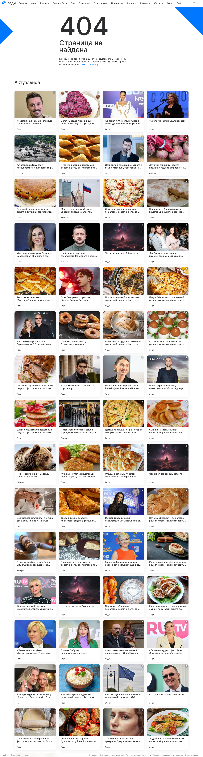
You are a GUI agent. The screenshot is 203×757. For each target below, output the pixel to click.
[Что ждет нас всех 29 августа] (123, 243)
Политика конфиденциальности (138, 755)
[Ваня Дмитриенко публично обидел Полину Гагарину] (79, 288)
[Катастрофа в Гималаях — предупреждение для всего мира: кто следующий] (35, 155)
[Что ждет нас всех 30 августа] (79, 596)
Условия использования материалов (168, 755)
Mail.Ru (6, 755)
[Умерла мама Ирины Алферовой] (167, 111)
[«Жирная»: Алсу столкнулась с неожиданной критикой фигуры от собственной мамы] (123, 111)
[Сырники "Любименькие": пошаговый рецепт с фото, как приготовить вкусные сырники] (167, 420)
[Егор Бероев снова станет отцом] (167, 685)
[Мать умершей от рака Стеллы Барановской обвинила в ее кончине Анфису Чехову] (35, 243)
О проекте (93, 755)
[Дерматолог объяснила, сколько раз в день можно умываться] (35, 508)
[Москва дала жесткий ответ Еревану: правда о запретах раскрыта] (79, 199)
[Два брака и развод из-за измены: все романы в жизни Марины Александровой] (167, 243)
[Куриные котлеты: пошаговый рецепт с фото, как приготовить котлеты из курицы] (79, 464)
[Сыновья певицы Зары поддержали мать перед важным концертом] (123, 508)
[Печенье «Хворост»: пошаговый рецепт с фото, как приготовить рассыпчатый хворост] (167, 508)
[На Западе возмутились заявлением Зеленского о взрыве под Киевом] (79, 243)
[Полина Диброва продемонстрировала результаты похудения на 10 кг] (79, 641)
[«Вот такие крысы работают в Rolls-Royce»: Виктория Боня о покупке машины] (123, 376)
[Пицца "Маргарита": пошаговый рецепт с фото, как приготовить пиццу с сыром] (167, 288)
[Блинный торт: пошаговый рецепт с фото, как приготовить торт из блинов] (79, 552)
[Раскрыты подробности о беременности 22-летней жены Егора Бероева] (35, 332)
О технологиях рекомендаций (112, 755)
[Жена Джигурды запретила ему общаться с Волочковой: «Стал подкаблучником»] (35, 685)
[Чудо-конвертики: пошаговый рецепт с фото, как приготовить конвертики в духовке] (79, 155)
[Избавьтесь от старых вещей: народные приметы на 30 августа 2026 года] (79, 420)
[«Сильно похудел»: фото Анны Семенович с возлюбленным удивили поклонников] (167, 641)
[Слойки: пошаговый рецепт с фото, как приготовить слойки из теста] (35, 729)
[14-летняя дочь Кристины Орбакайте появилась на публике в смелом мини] (35, 596)
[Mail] (4, 3)
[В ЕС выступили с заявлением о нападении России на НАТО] (123, 685)
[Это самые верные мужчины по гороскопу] (79, 376)
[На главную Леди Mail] (11, 3)
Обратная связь (191, 755)
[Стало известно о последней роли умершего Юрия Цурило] (123, 641)
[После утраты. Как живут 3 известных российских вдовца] (167, 376)
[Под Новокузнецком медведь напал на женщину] (35, 464)
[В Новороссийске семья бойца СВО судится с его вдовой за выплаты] (35, 552)
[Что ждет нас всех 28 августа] (167, 464)
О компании (15, 755)
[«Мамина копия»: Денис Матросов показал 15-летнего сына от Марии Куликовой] (35, 641)
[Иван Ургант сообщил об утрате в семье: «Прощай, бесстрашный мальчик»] (123, 155)
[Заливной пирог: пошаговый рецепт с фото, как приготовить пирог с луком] (35, 199)
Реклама (26, 755)
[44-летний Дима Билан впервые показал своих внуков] (35, 111)
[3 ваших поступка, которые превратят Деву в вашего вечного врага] (123, 729)
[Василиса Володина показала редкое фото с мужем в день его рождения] (123, 552)
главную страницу (89, 64)
